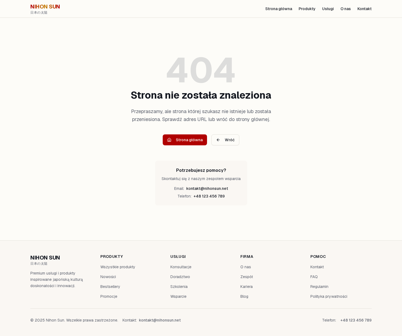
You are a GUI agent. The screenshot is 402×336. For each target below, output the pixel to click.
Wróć (230, 139)
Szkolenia (179, 286)
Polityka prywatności (328, 296)
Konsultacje (180, 266)
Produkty (307, 8)
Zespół (246, 276)
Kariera (246, 286)
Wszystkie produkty (117, 266)
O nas (345, 8)
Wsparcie (178, 296)
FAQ (314, 276)
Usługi (328, 8)
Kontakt (364, 8)
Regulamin (319, 286)
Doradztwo (180, 276)
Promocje (108, 296)
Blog (244, 296)
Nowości (108, 276)
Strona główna (278, 8)
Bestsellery (110, 286)
